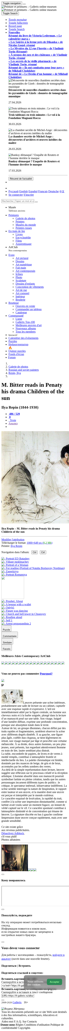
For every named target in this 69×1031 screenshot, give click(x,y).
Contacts (32, 1021)
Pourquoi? (46, 673)
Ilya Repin (16, 545)
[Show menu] (24, 4)
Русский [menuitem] (13, 191)
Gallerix (17, 1002)
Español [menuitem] (33, 191)
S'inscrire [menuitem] (29, 194)
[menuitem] (61, 191)
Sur (24, 1021)
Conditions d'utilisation (37, 1024)
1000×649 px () (39, 542)
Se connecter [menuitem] (15, 194)
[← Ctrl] (14, 574)
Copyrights (24, 1027)
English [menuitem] (23, 191)
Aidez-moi (7, 1021)
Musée (16, 209)
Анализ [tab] (13, 423)
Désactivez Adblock (12, 833)
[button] (17, 19)
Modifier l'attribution (12, 539)
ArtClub (17, 249)
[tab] (14, 413)
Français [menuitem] (43, 191)
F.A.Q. (18, 1021)
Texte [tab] (12, 420)
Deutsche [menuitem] (53, 191)
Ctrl (34, 552)
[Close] (36, 201)
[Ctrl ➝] (12, 601)
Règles (20, 1024)
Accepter (54, 982)
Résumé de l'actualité (21, 178)
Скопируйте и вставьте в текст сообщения (26, 992)
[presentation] (38, 426)
